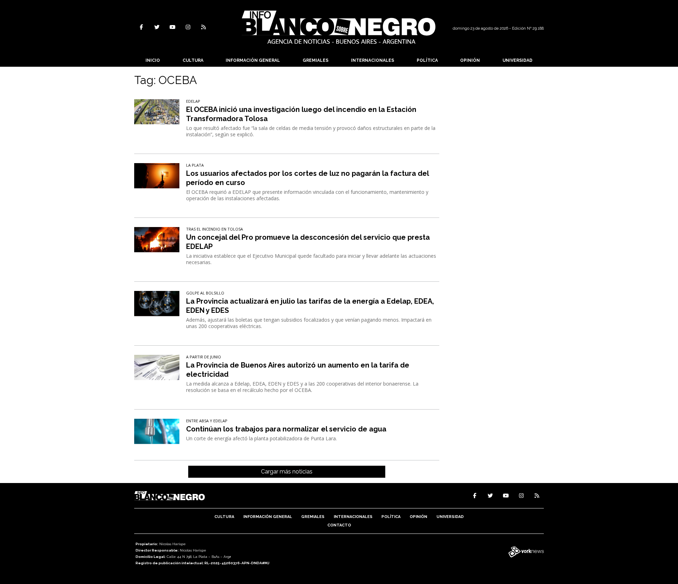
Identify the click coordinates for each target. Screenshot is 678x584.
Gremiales (315, 60)
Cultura (193, 60)
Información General (253, 60)
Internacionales (372, 60)
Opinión (470, 60)
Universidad (517, 60)
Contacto (339, 525)
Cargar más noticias (287, 471)
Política (427, 60)
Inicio (152, 60)
